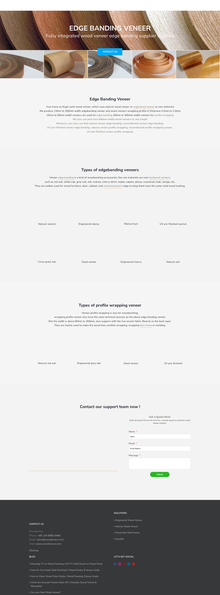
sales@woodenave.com (50, 539)
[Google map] (73, 443)
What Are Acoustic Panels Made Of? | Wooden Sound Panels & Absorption (64, 584)
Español (119, 538)
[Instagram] (119, 564)
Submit (160, 474)
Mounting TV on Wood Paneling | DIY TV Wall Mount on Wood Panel (66, 563)
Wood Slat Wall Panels (127, 532)
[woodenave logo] (21, 4)
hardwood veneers (159, 177)
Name (132, 431)
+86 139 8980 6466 (49, 535)
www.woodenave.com (48, 543)
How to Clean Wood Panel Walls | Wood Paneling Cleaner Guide (65, 576)
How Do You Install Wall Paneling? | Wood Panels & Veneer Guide (65, 570)
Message (133, 455)
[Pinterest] (124, 564)
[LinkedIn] (129, 564)
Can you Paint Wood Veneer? (46, 592)
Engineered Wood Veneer (128, 520)
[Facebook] (115, 564)
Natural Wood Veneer (126, 526)
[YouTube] (133, 564)
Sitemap (34, 550)
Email (132, 443)
